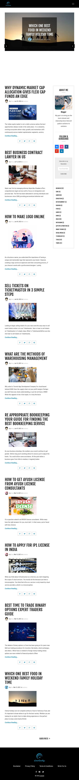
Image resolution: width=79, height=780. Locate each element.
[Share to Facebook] (20, 141)
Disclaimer (17, 766)
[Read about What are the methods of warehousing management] (6, 363)
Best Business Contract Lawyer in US (24, 154)
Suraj (12, 493)
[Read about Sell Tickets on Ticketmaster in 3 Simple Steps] (6, 299)
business (47, 39)
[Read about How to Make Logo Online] (6, 221)
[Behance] (57, 147)
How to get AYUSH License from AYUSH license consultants (25, 484)
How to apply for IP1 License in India (27, 547)
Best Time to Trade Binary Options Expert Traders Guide (25, 609)
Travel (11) (59, 243)
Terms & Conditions (46, 766)
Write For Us (62, 766)
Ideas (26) (58, 219)
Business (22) (60, 188)
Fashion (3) (59, 205)
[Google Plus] (57, 151)
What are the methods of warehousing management (26, 356)
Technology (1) (60, 236)
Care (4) (58, 191)
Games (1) (58, 212)
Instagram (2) (60, 222)
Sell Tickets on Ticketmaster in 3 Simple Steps (24, 290)
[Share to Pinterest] (34, 141)
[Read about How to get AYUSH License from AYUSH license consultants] (6, 493)
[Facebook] (66, 147)
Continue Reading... (11, 136)
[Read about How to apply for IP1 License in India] (6, 554)
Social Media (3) (60, 233)
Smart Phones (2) (61, 229)
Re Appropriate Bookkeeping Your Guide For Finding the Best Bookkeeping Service (27, 419)
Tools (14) (59, 239)
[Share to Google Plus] (29, 141)
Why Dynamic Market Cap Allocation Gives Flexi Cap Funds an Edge (25, 92)
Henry (12, 101)
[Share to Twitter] (24, 141)
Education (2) (60, 198)
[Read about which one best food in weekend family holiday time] (30, 39)
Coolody (41, 776)
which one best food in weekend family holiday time (39, 30)
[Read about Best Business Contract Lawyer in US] (6, 162)
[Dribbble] (62, 147)
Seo (35, 39)
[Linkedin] (62, 151)
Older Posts (43, 738)
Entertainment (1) (61, 202)
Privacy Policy (30, 766)
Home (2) (58, 216)
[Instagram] (39, 772)
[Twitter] (43, 772)
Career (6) (59, 195)
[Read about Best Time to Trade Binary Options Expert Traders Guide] (6, 619)
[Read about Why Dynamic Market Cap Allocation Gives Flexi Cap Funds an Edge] (6, 101)
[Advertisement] (39, 65)
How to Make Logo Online (25, 216)
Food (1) (58, 209)
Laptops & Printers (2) (62, 226)
